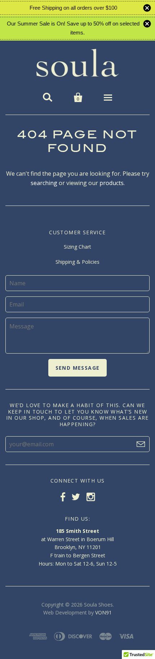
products (111, 183)
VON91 (103, 612)
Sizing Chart (77, 246)
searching (44, 183)
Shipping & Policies (77, 261)
